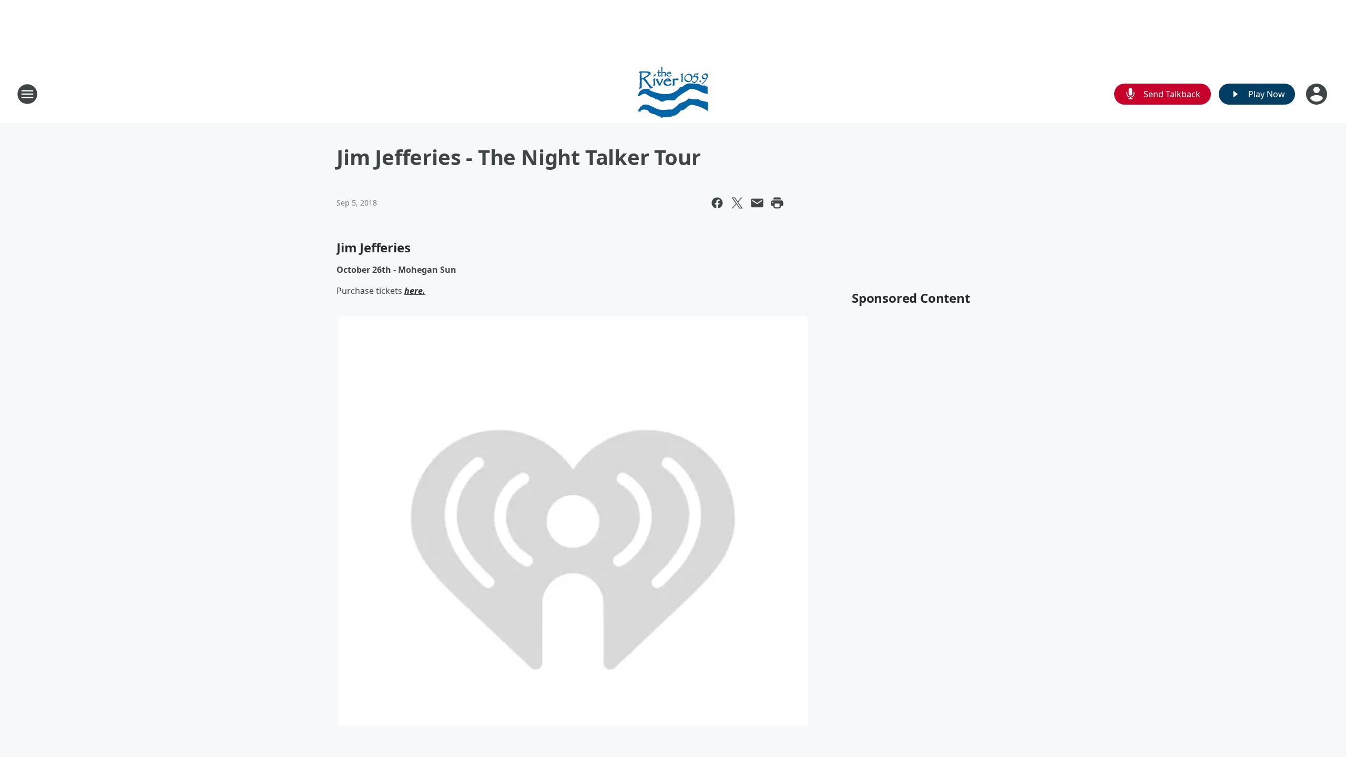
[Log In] (1317, 94)
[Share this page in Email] (757, 203)
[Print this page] (777, 203)
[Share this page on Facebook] (717, 203)
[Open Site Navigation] (27, 94)
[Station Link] (673, 93)
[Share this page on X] (737, 203)
